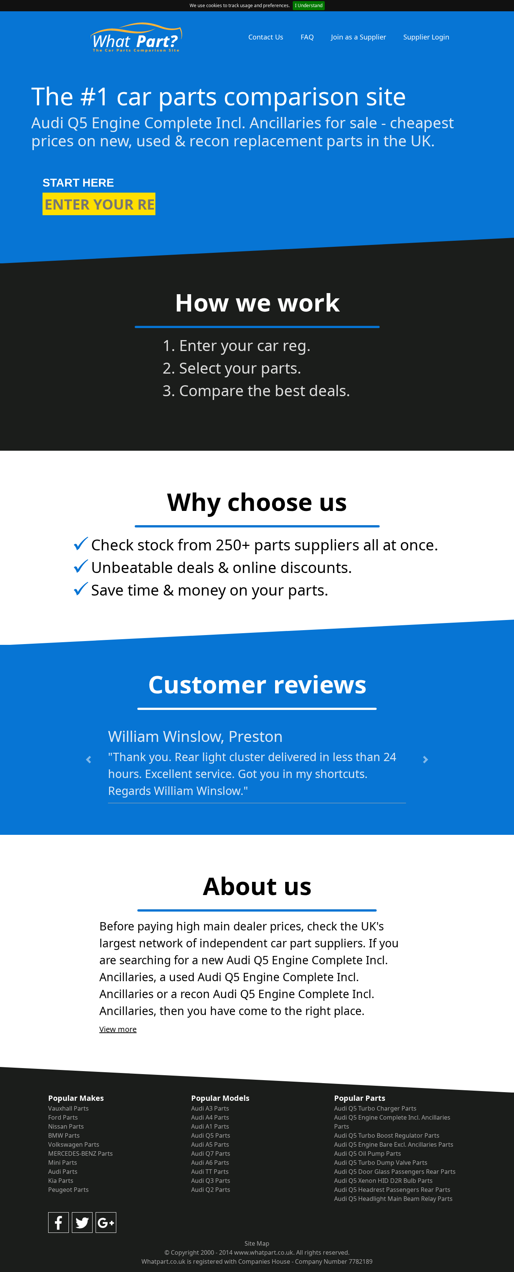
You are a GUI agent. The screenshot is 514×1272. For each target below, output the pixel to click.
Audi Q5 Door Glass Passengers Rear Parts (395, 1171)
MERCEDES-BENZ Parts (80, 1153)
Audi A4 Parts (210, 1117)
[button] (88, 759)
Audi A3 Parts (210, 1108)
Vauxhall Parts (68, 1108)
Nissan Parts (66, 1126)
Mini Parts (62, 1162)
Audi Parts (63, 1171)
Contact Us (265, 36)
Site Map (257, 1243)
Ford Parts (63, 1117)
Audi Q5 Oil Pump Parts (367, 1153)
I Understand (308, 5)
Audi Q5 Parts (210, 1135)
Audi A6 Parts (210, 1162)
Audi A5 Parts (210, 1144)
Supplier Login (426, 36)
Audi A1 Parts (210, 1126)
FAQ (307, 36)
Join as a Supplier (358, 36)
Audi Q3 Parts (210, 1180)
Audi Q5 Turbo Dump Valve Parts (380, 1162)
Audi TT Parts (210, 1171)
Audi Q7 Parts (210, 1153)
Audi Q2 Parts (210, 1189)
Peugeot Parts (68, 1189)
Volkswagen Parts (73, 1144)
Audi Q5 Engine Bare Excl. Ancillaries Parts (393, 1144)
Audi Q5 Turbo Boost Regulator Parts (386, 1135)
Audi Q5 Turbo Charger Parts (375, 1108)
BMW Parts (64, 1135)
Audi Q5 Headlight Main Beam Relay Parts (393, 1198)
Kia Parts (60, 1180)
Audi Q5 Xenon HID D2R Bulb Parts (383, 1180)
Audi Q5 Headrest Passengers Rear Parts (392, 1189)
